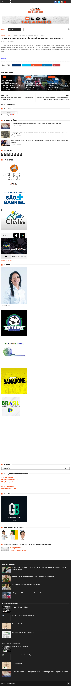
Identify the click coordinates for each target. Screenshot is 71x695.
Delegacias (52, 77)
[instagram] (62, 2)
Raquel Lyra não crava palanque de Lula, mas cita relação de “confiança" (12, 85)
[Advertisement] (15, 433)
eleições (28, 77)
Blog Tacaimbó (17, 548)
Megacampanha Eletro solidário (23, 632)
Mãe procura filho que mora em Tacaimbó (26, 593)
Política (9, 35)
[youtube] (65, 2)
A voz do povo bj (7, 477)
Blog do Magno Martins (9, 482)
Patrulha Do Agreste (8, 488)
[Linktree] (68, 1)
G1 (2, 484)
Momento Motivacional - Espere (23, 615)
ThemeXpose (11, 683)
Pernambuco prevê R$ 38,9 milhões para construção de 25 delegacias (58, 85)
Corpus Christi (17, 624)
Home (3, 29)
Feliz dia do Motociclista (20, 607)
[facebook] (55, 2)
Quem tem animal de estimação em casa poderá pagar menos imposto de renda (36, 124)
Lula (4, 77)
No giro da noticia (7, 486)
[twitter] (59, 2)
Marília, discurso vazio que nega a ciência (26, 584)
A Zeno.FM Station (6, 260)
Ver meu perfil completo (18, 550)
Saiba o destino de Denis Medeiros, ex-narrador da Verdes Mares (34, 576)
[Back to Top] (68, 683)
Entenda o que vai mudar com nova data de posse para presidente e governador (34, 84)
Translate (16, 115)
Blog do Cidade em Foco (9, 480)
